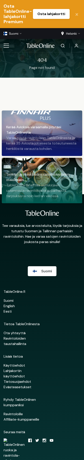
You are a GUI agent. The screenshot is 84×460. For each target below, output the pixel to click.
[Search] (63, 46)
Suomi (8, 300)
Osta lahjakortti (51, 13)
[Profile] (76, 46)
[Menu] (6, 46)
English (9, 306)
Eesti (8, 311)
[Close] (76, 14)
